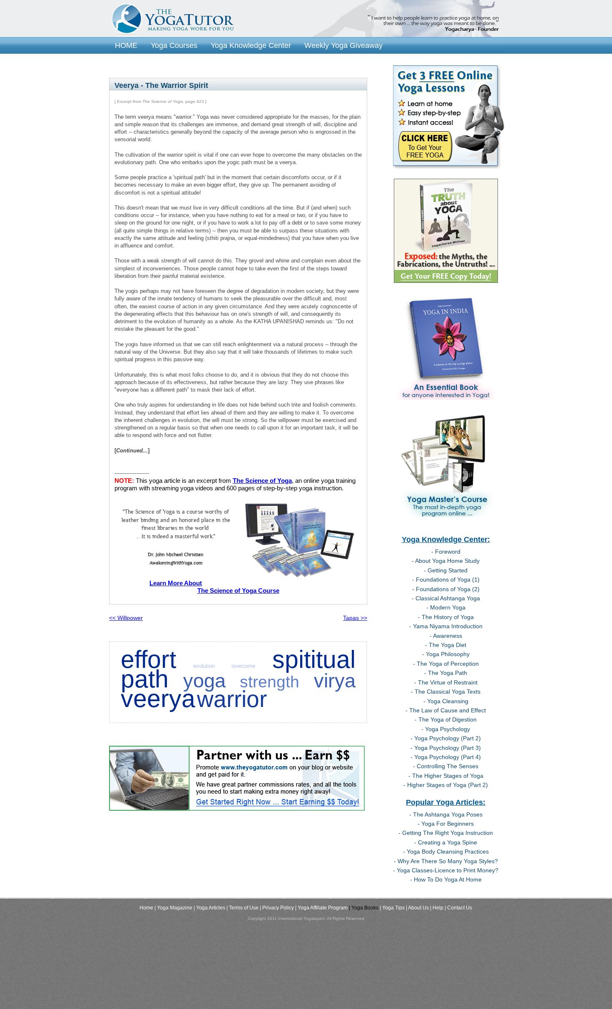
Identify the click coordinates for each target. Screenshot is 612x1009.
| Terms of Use (242, 908)
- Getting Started (446, 570)
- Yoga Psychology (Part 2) (445, 738)
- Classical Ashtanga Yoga (446, 598)
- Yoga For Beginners (446, 823)
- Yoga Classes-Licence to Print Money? (445, 870)
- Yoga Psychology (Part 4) (445, 757)
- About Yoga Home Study (446, 560)
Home (146, 908)
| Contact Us (458, 908)
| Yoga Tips (392, 908)
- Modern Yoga (445, 607)
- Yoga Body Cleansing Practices (446, 851)
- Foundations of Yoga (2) (446, 589)
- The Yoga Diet (445, 645)
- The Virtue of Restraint (446, 682)
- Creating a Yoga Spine (445, 842)
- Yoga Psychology (445, 729)
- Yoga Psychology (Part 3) (445, 747)
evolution (204, 666)
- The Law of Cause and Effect (446, 710)
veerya (158, 698)
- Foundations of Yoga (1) (446, 579)
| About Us (417, 908)
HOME (126, 45)
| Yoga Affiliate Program (321, 908)
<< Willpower (126, 617)
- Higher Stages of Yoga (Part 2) (445, 785)
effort (148, 659)
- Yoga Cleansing (445, 701)
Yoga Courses (174, 45)
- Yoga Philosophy (446, 654)
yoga (204, 681)
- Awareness (446, 635)
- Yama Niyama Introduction (446, 626)
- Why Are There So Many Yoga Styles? (446, 861)
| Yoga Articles (209, 908)
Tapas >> (355, 617)
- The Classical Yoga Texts (445, 691)
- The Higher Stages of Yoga (445, 775)
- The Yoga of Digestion (446, 719)
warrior (232, 699)
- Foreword (445, 551)
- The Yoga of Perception (446, 663)
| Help (436, 908)
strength (269, 682)
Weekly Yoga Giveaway (343, 45)
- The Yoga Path (445, 672)
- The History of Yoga (446, 617)
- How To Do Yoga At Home (446, 879)
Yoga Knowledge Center (251, 45)
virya (335, 681)
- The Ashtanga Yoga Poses (446, 814)
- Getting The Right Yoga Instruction (445, 832)
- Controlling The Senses (445, 766)
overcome (243, 666)
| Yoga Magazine (173, 908)
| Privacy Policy (277, 908)
